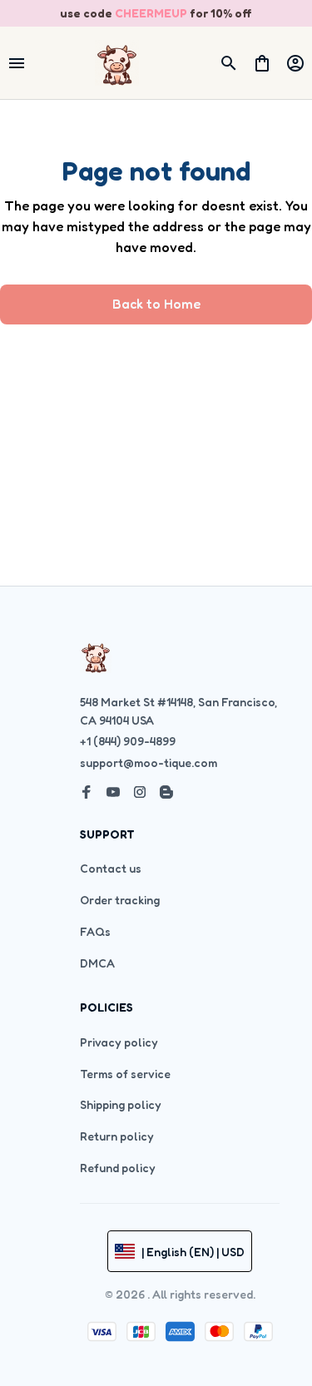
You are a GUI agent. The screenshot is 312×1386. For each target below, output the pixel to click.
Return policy (117, 1136)
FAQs (95, 931)
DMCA (97, 963)
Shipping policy (120, 1104)
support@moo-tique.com (148, 762)
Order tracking (120, 900)
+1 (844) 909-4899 (128, 741)
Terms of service (125, 1074)
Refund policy (118, 1168)
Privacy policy (119, 1042)
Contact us (110, 868)
